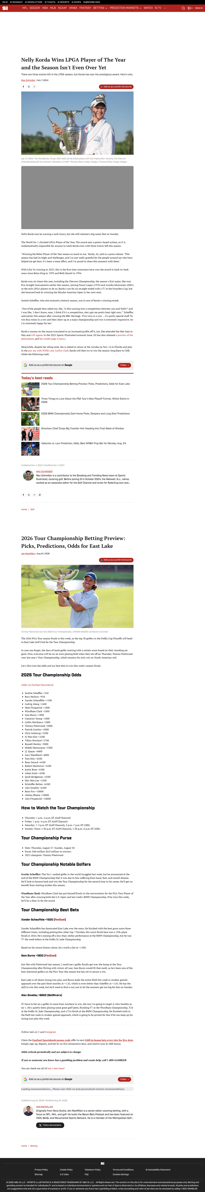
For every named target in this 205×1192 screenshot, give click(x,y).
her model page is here (52, 338)
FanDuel (60, 920)
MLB (53, 8)
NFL (24, 8)
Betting (33, 1146)
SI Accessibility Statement (158, 1170)
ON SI (5, 2)
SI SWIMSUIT (16, 2)
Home (24, 510)
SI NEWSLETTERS (33, 2)
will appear (37, 335)
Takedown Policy (93, 1170)
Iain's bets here (55, 1068)
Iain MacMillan (28, 554)
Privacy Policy (41, 1170)
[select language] (190, 8)
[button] (100, 8)
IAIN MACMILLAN (44, 1107)
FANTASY (85, 8)
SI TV (158, 8)
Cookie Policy (66, 1170)
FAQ (86, 1174)
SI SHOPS (76, 2)
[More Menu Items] (165, 8)
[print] (40, 495)
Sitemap (39, 1174)
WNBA (73, 8)
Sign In (199, 8)
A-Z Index (64, 1174)
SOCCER (35, 8)
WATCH (148, 8)
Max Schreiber (28, 80)
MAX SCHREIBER (44, 472)
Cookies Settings (121, 1174)
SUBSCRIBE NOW (91, 2)
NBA (45, 8)
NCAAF (62, 8)
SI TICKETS (50, 2)
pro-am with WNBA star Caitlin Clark (48, 350)
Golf (32, 510)
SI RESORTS (63, 2)
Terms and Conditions (123, 1170)
